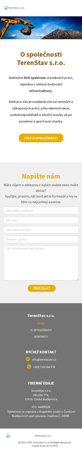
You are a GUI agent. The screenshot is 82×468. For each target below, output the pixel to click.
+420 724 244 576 (44, 367)
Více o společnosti (41, 138)
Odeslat (41, 288)
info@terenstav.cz (44, 359)
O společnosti (41, 330)
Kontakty (41, 337)
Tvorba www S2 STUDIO (44, 445)
